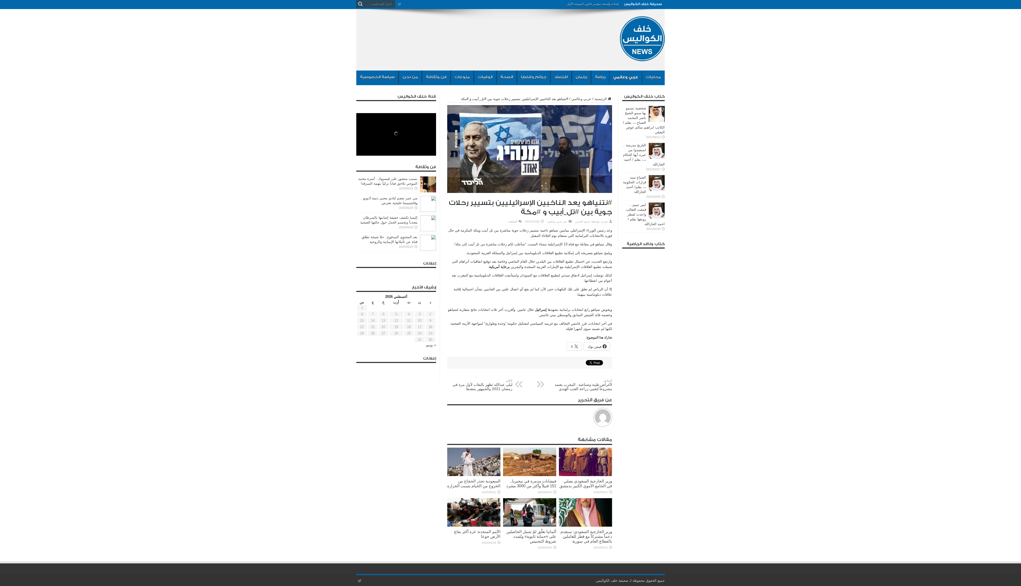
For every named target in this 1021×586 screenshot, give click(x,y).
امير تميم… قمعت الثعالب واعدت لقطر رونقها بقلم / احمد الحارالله (645, 214)
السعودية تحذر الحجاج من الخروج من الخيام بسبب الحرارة (473, 483)
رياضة (600, 77)
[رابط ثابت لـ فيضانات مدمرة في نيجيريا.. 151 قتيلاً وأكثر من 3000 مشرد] (529, 475)
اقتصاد (561, 77)
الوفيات (485, 77)
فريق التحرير (582, 221)
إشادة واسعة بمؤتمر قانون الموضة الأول (593, 4)
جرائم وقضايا (533, 77)
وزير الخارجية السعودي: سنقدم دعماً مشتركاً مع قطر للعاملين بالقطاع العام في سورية (586, 536)
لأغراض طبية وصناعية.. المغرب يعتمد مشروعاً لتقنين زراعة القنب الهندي (583, 385)
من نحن (410, 77)
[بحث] (360, 4)
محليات (653, 77)
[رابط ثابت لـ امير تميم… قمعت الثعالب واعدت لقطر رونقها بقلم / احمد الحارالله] (657, 217)
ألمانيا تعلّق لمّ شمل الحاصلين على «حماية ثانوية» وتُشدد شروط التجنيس (531, 536)
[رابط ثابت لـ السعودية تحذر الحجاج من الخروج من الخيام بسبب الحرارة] (473, 475)
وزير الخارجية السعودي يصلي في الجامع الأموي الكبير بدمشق (585, 483)
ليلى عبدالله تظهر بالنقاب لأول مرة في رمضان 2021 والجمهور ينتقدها (482, 385)
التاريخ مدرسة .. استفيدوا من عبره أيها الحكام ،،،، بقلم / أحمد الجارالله (644, 154)
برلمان (581, 77)
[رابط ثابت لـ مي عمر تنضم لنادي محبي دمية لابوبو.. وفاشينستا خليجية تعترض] (428, 211)
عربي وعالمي (625, 77)
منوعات (462, 77)
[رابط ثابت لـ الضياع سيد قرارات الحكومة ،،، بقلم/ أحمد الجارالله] (657, 190)
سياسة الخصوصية (377, 77)
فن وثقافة (436, 77)
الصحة (506, 77)
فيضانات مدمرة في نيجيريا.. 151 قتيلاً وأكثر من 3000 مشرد (531, 483)
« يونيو (431, 345)
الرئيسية (601, 99)
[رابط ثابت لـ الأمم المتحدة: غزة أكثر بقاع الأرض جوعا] (473, 525)
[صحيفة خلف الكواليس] (642, 57)
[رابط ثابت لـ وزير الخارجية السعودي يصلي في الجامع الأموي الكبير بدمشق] (585, 475)
